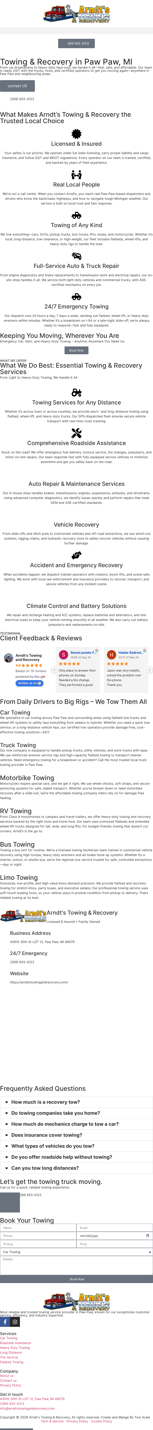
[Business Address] (5, 934)
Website (19, 973)
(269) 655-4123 (22, 99)
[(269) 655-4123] (5, 102)
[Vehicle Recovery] (76, 515)
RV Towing (16, 811)
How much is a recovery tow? (45, 1102)
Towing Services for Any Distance (76, 402)
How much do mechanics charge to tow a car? (65, 1124)
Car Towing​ (15, 712)
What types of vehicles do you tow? (53, 1146)
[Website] (5, 974)
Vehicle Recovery (76, 524)
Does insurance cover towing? (46, 1135)
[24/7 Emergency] (5, 954)
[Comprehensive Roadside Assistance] (76, 433)
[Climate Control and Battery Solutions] (76, 596)
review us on (27, 683)
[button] (76, 30)
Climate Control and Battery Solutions (76, 606)
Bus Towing (17, 844)
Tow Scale (142, 1417)
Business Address (30, 933)
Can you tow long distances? (45, 1168)
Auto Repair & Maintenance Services (76, 483)
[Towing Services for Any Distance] (76, 393)
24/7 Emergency (29, 953)
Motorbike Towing (27, 778)
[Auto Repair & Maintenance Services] (76, 474)
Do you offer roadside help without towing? (61, 1157)
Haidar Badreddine (132, 653)
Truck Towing (18, 745)
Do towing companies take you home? (55, 1113)
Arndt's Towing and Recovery (29, 657)
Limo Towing (19, 877)
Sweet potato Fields (84, 653)
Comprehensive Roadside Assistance (76, 443)
